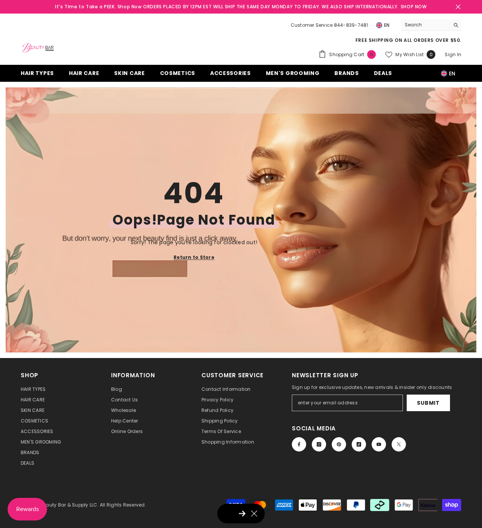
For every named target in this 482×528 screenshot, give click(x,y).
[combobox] (425, 25)
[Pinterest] (339, 444)
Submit (428, 403)
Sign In (453, 54)
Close (458, 7)
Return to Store (194, 257)
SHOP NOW (414, 6)
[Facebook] (299, 444)
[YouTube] (379, 444)
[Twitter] (399, 444)
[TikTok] (359, 444)
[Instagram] (319, 444)
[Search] (431, 25)
